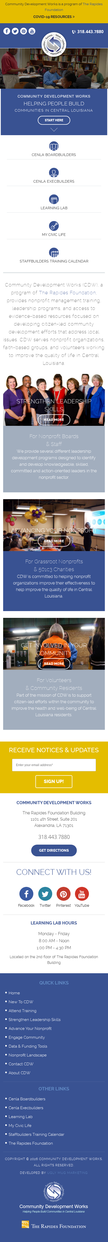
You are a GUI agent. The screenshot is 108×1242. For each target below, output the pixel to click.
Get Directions (54, 850)
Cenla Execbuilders (53, 181)
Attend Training (22, 1010)
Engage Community (27, 1037)
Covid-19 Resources (53, 17)
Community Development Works (53, 44)
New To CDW (21, 1002)
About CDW (19, 1073)
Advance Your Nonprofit (30, 1028)
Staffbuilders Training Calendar (54, 261)
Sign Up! (54, 781)
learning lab (54, 208)
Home (14, 993)
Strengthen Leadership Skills (35, 1019)
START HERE (54, 120)
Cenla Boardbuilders (54, 155)
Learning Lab (21, 1116)
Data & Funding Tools (28, 1046)
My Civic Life (54, 234)
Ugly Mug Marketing (67, 1173)
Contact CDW (21, 1064)
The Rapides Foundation (67, 292)
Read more (54, 420)
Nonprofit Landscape (28, 1055)
